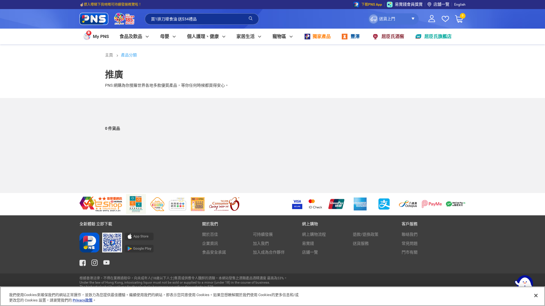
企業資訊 (210, 243)
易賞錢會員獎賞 (409, 4)
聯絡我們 (410, 234)
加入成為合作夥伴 (269, 252)
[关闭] (536, 295)
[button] (393, 19)
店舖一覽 (441, 4)
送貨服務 (361, 243)
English (460, 5)
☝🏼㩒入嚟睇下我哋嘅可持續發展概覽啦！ (110, 5)
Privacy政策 (83, 300)
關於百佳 (210, 234)
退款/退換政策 (365, 234)
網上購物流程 (314, 234)
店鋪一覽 (310, 252)
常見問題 (410, 243)
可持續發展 (263, 234)
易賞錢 (308, 243)
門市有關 (410, 252)
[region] (272, 296)
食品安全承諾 (214, 252)
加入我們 (261, 243)
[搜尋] (251, 18)
